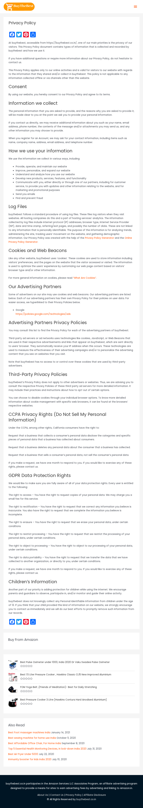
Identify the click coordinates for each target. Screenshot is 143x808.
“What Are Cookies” (84, 278)
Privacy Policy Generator (99, 238)
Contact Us (56, 795)
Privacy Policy (74, 795)
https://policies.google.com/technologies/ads (43, 314)
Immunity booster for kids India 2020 (29, 759)
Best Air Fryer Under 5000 (23, 754)
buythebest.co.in (86, 799)
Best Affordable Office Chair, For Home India (34, 743)
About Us (42, 795)
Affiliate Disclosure (95, 795)
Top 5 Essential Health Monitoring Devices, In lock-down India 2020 (47, 748)
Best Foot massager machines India (29, 732)
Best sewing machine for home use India (32, 738)
